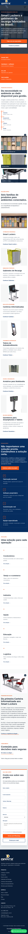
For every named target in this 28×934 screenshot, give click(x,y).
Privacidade (10, 931)
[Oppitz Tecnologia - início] (6, 2)
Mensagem (5, 820)
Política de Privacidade (17, 832)
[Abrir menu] (25, 2)
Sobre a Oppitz (4, 892)
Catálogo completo (5, 872)
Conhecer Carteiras (9, 316)
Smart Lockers (9, 234)
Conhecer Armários (9, 391)
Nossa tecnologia (5, 894)
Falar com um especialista (14, 41)
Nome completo (6, 788)
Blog (2, 897)
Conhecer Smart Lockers (10, 244)
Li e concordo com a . (13, 832)
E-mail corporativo (6, 794)
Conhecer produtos (14, 45)
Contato (3, 899)
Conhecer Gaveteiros (9, 431)
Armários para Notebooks (14, 381)
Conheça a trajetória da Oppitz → (10, 733)
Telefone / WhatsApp (7, 801)
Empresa (5, 807)
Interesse (5, 814)
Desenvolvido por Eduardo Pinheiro (14, 928)
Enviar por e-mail (14, 840)
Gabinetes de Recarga (12, 271)
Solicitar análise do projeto (10, 468)
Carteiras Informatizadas (13, 307)
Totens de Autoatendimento (10, 344)
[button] (14, 143)
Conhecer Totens (8, 355)
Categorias (3, 874)
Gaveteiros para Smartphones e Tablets (12, 419)
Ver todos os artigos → (7, 752)
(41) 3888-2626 (4, 910)
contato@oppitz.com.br (6, 912)
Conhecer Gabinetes (9, 280)
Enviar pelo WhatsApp (14, 835)
